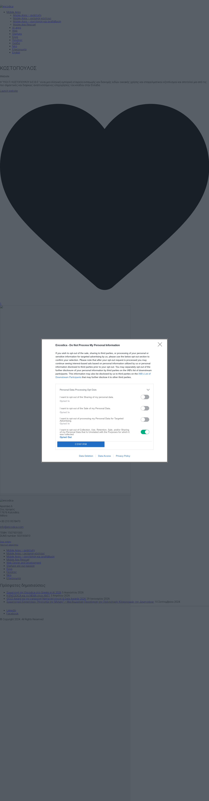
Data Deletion (86, 456)
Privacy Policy (123, 456)
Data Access (104, 456)
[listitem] (104, 390)
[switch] (145, 397)
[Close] (161, 345)
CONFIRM (81, 444)
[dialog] (104, 400)
